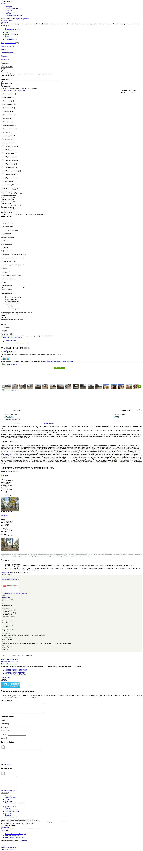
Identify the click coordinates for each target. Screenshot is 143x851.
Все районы (5, 90)
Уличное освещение (9, 261)
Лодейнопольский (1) (10, 125)
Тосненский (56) (8, 185)
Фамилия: (4, 723)
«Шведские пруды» (111, 459)
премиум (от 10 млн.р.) (44, 74)
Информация (6, 701)
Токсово (4, 475)
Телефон (5, 240)
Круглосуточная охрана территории (15, 254)
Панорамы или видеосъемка (35, 214)
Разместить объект (7, 20)
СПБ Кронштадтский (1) (11, 160)
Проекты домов (12, 34)
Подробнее (4, 830)
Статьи (7, 36)
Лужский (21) (7, 132)
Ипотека (5, 214)
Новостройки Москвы (12, 835)
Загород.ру (4, 22)
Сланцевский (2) (8, 139)
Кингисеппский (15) (9, 115)
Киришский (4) (8, 118)
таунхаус (26, 88)
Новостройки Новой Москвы (14, 837)
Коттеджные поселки (8, 43)
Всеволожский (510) (9, 104)
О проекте (8, 796)
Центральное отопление (11, 230)
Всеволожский (6, 597)
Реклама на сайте (10, 798)
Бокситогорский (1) (9, 94)
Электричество (8, 223)
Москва (3, 3)
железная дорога (6, 354)
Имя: (3, 720)
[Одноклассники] (6, 359)
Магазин (5, 268)
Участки (3, 49)
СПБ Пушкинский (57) (10, 178)
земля (4, 88)
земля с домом (14, 88)
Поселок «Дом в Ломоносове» (10, 659)
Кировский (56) (8, 122)
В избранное (8, 351)
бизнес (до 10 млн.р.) (27, 74)
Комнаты (4, 59)
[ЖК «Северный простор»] (7, 386)
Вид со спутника (59, 367)
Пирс (4, 282)
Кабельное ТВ (7, 244)
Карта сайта (9, 801)
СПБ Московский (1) (10, 167)
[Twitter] (8, 359)
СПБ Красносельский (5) (11, 157)
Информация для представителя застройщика (15, 593)
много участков (14, 354)
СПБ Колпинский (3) (10, 153)
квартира (35, 88)
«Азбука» (22, 456)
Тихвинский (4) (8, 181)
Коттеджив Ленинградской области (13, 14)
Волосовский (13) (8, 97)
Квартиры (4, 56)
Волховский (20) (8, 101)
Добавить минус (49, 423)
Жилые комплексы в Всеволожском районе (17, 343)
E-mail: (3, 738)
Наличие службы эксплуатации (13, 265)
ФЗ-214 (59, 354)
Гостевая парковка (9, 279)
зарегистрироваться (22, 19)
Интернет (6, 247)
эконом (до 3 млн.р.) (9, 74)
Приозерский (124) (9, 136)
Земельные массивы (7, 53)
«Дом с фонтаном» (12, 456)
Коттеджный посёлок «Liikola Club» (15, 672)
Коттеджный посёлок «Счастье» (14, 673)
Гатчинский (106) (8, 111)
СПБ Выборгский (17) (10, 150)
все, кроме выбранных (17, 90)
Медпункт (6, 272)
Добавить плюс (17, 423)
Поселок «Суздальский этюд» (10, 661)
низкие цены (26, 354)
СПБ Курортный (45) (10, 164)
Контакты (8, 799)
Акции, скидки (17, 214)
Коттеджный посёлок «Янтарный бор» (16, 670)
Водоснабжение (8, 227)
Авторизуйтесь (5, 572)
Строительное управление (9, 579)
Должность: (5, 731)
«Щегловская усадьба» (35, 456)
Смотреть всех (5, 677)
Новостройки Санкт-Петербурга (15, 834)
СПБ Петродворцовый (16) (12, 171)
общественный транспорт (36, 354)
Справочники (9, 38)
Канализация (7, 234)
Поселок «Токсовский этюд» (9, 664)
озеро (44, 354)
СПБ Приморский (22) (10, 174)
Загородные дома (6, 46)
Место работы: (6, 727)
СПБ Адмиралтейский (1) (11, 146)
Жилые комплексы (10, 340)
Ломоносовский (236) (10, 129)
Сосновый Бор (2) (9, 143)
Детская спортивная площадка (13, 275)
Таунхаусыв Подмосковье (10, 11)
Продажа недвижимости (13, 29)
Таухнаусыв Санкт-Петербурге (11, 7)
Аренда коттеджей (11, 31)
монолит (21, 354)
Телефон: (4, 734)
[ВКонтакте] (4, 359)
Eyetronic (24, 840)
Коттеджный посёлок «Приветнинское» (16, 669)
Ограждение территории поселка (14, 258)
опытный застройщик (52, 354)
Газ (4, 220)
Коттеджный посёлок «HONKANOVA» (16, 675)
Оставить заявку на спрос (9, 336)
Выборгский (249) (9, 108)
